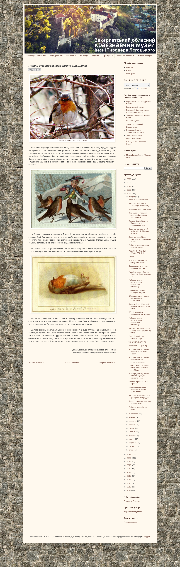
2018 (129, 465)
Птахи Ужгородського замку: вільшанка (137, 261)
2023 (129, 190)
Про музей (108, 56)
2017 (129, 469)
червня (132, 432)
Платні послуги (145, 56)
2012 (129, 487)
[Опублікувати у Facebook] (37, 69)
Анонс (131, 257)
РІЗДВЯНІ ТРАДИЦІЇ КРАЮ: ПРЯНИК (137, 252)
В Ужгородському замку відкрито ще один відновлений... (138, 375)
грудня (132, 197)
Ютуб (128, 70)
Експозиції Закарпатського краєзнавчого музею (137, 111)
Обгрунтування (130, 522)
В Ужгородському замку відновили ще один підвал (138, 351)
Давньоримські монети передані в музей (138, 267)
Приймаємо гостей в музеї (139, 209)
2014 (129, 479)
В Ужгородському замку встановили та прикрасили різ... (138, 359)
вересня (133, 421)
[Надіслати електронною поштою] (29, 69)
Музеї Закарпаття (133, 139)
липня (132, 428)
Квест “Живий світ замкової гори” (136, 337)
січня (131, 450)
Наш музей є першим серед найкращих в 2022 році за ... (137, 215)
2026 (129, 179)
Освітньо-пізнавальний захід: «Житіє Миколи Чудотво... (138, 231)
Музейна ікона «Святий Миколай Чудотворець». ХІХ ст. (139, 274)
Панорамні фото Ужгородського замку (135, 131)
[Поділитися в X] (34, 69)
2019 (129, 462)
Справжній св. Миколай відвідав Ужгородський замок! (139, 306)
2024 (129, 186)
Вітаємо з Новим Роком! (138, 200)
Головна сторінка (71, 363)
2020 (129, 458)
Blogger (146, 537)
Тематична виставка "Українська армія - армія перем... (137, 389)
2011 (129, 490)
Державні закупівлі (125, 56)
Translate (143, 88)
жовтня (132, 417)
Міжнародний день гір (137, 346)
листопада (134, 414)
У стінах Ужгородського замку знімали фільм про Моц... (138, 367)
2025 (129, 183)
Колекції (84, 56)
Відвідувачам (56, 56)
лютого (132, 446)
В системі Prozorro (132, 501)
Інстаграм (130, 74)
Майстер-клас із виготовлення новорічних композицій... (135, 283)
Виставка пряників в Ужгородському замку (138, 204)
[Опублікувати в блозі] (32, 69)
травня (132, 435)
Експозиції (71, 56)
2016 (129, 472)
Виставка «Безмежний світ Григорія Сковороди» (139, 396)
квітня (132, 439)
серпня (132, 425)
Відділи (95, 56)
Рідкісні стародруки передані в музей (136, 291)
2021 (129, 454)
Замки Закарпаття (134, 135)
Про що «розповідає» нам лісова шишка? (139, 402)
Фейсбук (129, 67)
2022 (129, 193)
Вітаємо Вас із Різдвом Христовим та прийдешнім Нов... (138, 223)
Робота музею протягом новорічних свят (138, 246)
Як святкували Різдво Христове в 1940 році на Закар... (139, 239)
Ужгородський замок (36, 56)
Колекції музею (132, 121)
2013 (129, 483)
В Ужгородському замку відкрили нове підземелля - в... (138, 298)
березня (133, 442)
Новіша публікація (37, 363)
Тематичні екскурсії (134, 124)
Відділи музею (132, 127)
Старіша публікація (107, 363)
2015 (129, 476)
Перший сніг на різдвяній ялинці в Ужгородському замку (139, 330)
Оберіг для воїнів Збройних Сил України (139, 313)
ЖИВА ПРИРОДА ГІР (137, 342)
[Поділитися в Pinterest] (39, 69)
